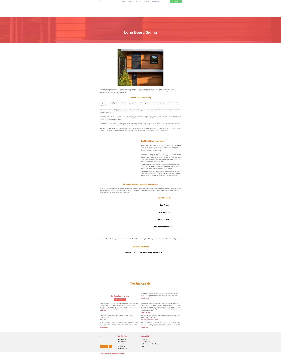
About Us (138, 1)
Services (146, 1)
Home (124, 1)
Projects (130, 1)
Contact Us (155, 1)
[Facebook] (102, 346)
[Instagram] (106, 346)
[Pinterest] (110, 346)
